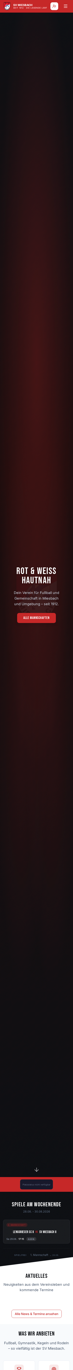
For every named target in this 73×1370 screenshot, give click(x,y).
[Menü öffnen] (65, 6)
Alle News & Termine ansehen (36, 1314)
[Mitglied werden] (54, 6)
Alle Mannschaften (36, 618)
